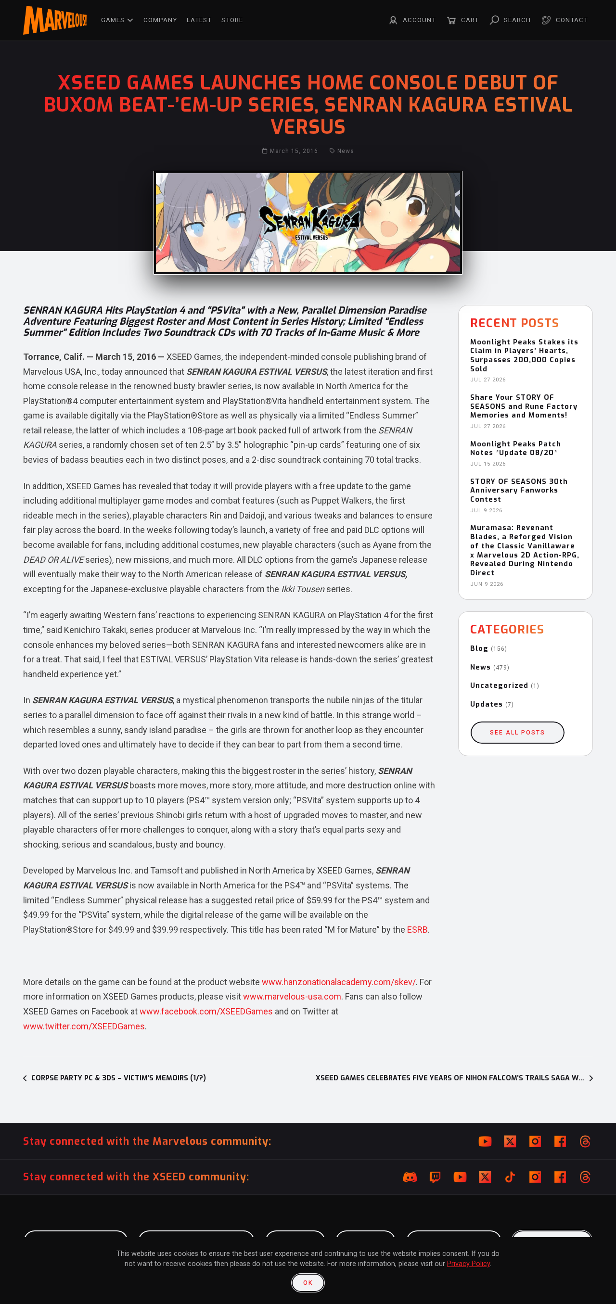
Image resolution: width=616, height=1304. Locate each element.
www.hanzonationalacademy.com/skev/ (339, 982)
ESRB (417, 929)
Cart (470, 20)
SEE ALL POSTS (517, 732)
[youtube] (485, 1141)
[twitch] (435, 1177)
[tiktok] (510, 1177)
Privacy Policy (468, 1264)
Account (419, 20)
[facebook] (560, 1141)
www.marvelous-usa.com (292, 996)
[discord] (410, 1177)
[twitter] (510, 1141)
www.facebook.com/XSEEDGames (206, 1011)
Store (232, 20)
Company (160, 20)
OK (308, 1282)
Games (113, 20)
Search (517, 20)
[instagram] (535, 1141)
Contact (572, 20)
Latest (199, 20)
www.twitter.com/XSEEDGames (84, 1026)
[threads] (585, 1141)
